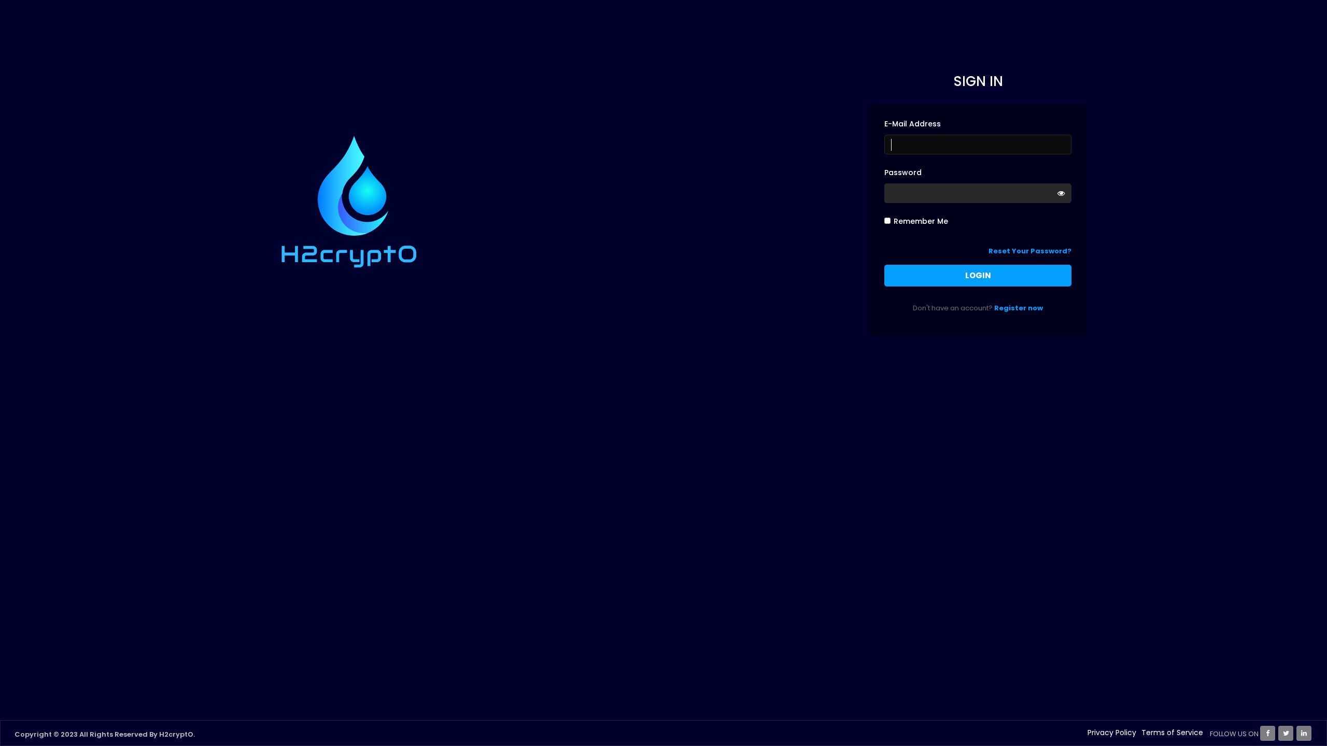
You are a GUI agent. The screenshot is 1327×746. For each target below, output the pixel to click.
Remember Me (921, 221)
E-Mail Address (912, 124)
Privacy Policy (1112, 732)
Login (978, 275)
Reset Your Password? (1030, 251)
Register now (1018, 308)
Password (903, 172)
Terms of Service (1172, 732)
